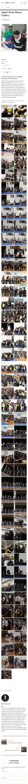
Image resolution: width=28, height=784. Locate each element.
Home (2, 7)
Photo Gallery (8, 7)
